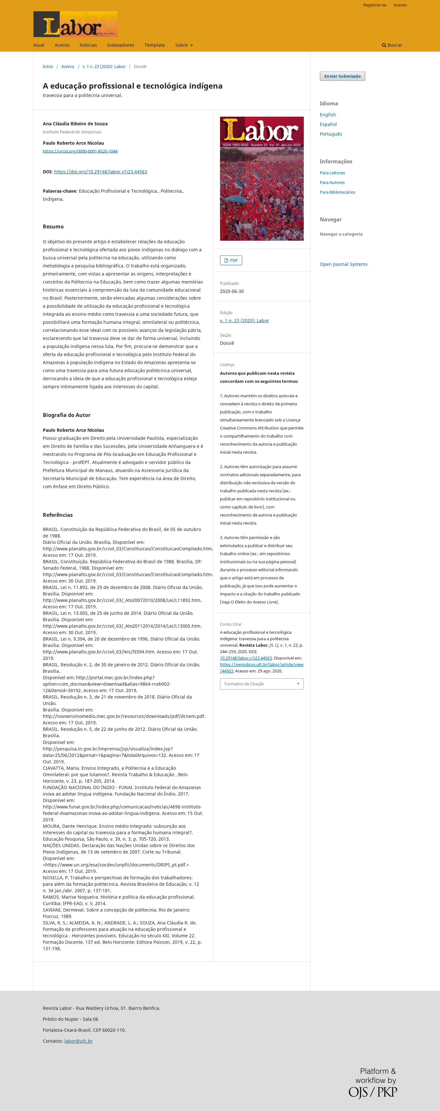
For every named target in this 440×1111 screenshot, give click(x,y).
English (328, 114)
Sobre (182, 45)
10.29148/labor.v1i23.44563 (246, 658)
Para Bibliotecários (337, 192)
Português (331, 134)
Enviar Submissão (342, 76)
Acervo (62, 45)
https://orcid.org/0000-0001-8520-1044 (80, 151)
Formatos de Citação (244, 684)
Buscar (394, 45)
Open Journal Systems (344, 264)
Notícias (88, 45)
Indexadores (120, 45)
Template (155, 45)
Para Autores (332, 182)
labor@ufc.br (78, 1041)
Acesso (400, 5)
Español (328, 124)
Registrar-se (374, 5)
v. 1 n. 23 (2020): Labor (104, 66)
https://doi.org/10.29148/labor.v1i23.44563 (100, 172)
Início (48, 66)
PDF (233, 260)
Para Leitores (332, 173)
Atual (38, 45)
